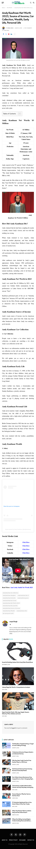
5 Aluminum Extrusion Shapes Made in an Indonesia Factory (22, 752)
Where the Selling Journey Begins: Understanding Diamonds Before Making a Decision (21, 820)
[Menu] (3, 3)
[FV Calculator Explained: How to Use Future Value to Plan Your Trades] (6, 804)
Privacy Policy (13, 840)
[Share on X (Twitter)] (6, 34)
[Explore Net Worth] (18, 2)
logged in (13, 728)
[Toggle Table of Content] (19, 113)
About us (4, 840)
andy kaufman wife (22, 611)
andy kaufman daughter (9, 595)
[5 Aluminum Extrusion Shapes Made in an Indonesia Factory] (6, 754)
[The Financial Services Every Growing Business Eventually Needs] (6, 770)
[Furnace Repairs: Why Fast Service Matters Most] (6, 796)
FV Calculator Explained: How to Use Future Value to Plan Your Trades (22, 803)
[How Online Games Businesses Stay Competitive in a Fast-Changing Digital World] (6, 779)
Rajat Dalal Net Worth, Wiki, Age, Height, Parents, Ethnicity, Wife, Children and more (15, 712)
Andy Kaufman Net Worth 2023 (11, 603)
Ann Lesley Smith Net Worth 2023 (21, 587)
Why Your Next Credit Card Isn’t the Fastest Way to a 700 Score (21, 761)
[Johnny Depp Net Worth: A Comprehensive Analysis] (18, 676)
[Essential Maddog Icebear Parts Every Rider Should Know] (18, 651)
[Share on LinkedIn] (11, 34)
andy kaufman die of (23, 595)
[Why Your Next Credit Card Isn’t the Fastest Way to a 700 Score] (6, 762)
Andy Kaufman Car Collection (10, 593)
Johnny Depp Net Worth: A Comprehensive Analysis (16, 687)
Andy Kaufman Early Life (9, 598)
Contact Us (30, 840)
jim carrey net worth (8, 613)
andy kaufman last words (9, 600)
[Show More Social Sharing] (14, 34)
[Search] (33, 3)
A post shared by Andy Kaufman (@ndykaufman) (18, 529)
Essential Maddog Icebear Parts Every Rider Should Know (17, 662)
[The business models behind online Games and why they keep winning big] (6, 787)
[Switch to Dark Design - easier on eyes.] (31, 2)
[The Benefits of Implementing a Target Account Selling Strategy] (6, 745)
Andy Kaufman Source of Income (11, 608)
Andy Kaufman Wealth (9, 611)
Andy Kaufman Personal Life (10, 605)
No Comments (28, 28)
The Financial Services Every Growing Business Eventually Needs (22, 769)
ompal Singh (10, 28)
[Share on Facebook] (3, 34)
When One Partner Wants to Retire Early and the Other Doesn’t (21, 811)
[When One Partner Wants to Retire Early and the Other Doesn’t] (6, 812)
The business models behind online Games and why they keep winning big (22, 786)
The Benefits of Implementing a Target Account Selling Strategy (23, 744)
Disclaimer (22, 840)
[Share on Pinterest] (8, 34)
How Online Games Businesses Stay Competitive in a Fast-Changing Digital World (23, 778)
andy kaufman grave (23, 598)
